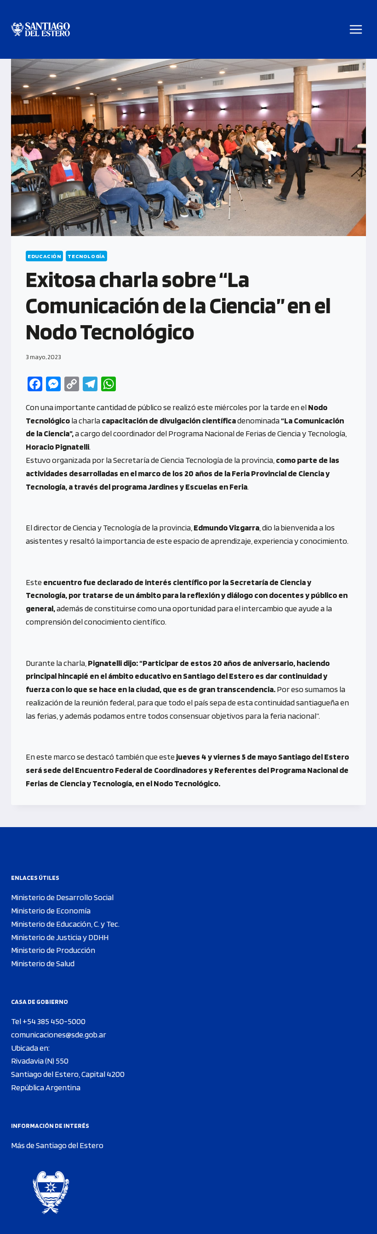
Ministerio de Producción (53, 950)
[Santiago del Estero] (40, 30)
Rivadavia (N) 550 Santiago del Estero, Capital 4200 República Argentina (68, 1074)
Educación (44, 256)
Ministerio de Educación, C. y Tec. (65, 924)
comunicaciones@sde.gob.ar (58, 1034)
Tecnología (86, 256)
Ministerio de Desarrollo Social (62, 897)
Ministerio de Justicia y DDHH (60, 937)
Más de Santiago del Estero (57, 1145)
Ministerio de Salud (42, 963)
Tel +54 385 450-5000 (48, 1021)
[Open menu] (356, 29)
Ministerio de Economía (51, 910)
